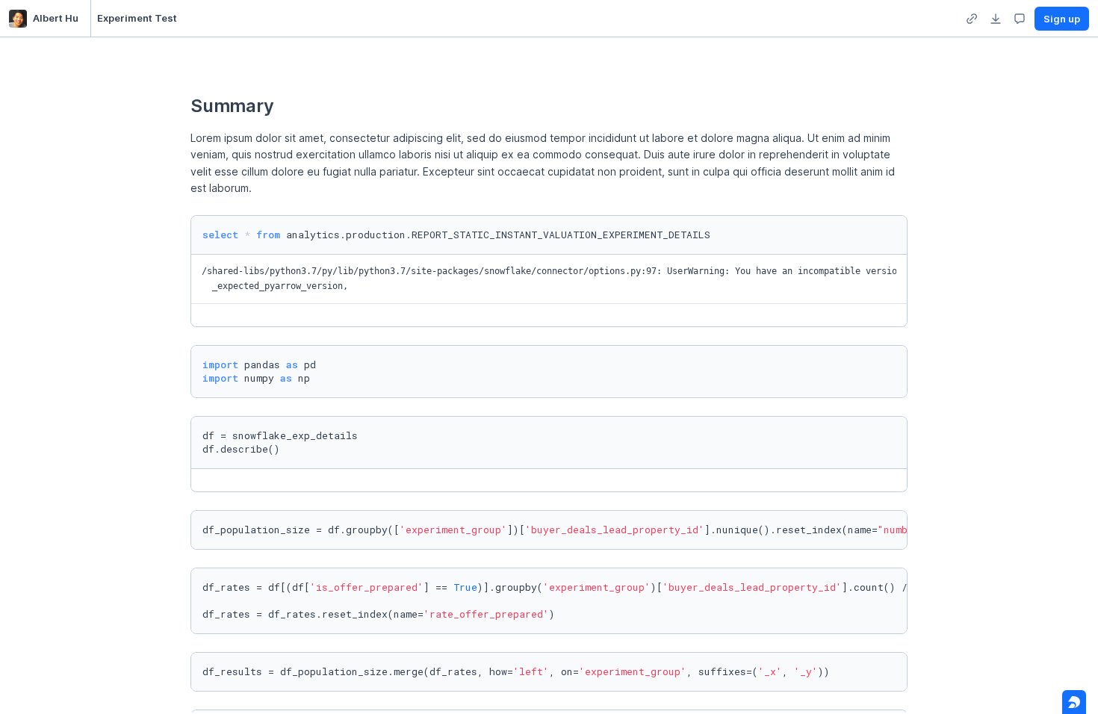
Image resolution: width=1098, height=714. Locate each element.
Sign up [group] (1061, 19)
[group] (972, 19)
